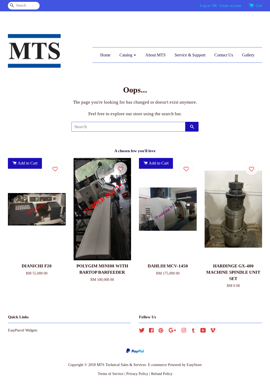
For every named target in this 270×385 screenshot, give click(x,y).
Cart (259, 6)
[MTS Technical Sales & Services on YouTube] (203, 331)
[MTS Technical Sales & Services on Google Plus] (172, 331)
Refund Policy (161, 374)
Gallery (248, 55)
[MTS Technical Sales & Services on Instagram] (184, 331)
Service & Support (190, 55)
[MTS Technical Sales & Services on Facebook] (151, 331)
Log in (205, 6)
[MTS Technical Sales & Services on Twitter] (142, 331)
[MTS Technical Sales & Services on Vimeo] (213, 331)
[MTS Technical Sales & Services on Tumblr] (193, 331)
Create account (230, 6)
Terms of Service (110, 374)
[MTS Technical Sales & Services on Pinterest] (161, 331)
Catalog (126, 55)
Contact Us (223, 55)
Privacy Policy (137, 374)
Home (105, 55)
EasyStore (194, 365)
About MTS (155, 55)
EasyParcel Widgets (22, 330)
